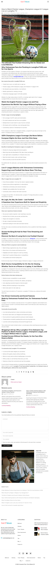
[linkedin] (28, 372)
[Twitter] (17, 372)
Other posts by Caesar (16, 382)
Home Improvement (22, 532)
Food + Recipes (21, 529)
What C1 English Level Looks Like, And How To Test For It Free (17, 502)
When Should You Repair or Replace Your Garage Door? (15, 492)
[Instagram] (23, 553)
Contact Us (20, 544)
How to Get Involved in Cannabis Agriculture (12, 505)
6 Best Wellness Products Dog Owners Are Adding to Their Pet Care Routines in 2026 (22, 490)
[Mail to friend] (26, 372)
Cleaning (19, 526)
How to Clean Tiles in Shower (44, 528)
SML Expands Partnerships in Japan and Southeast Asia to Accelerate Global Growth (41, 523)
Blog (18, 541)
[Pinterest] (24, 372)
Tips (18, 538)
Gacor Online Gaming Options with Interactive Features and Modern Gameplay (36, 392)
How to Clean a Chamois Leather (45, 533)
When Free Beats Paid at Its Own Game (11, 500)
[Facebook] (19, 372)
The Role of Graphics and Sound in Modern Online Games (11, 391)
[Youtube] (26, 553)
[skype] (33, 372)
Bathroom (20, 523)
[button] (2, 1)
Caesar (18, 13)
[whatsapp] (31, 372)
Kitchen (19, 535)
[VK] (21, 372)
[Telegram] (30, 553)
